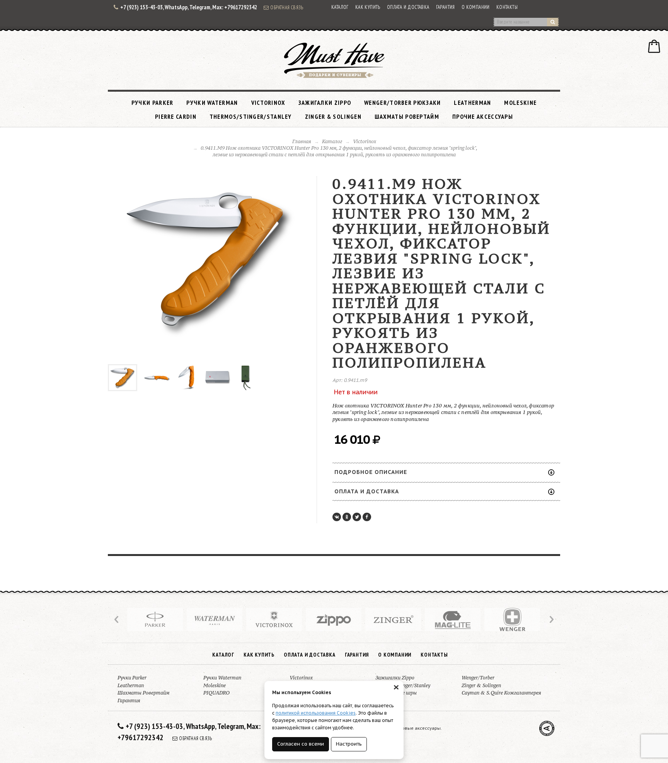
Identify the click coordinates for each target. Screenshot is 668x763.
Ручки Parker (152, 102)
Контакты (507, 7)
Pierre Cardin (175, 116)
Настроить (349, 744)
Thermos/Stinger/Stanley (251, 116)
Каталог (340, 7)
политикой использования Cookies (316, 713)
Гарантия (445, 7)
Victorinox (268, 102)
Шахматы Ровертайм (407, 116)
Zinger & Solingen (333, 116)
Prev (117, 619)
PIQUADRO (216, 693)
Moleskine (520, 102)
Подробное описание (370, 472)
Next (551, 619)
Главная (301, 141)
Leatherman (472, 102)
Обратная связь (287, 7)
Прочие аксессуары (482, 116)
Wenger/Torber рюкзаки (402, 102)
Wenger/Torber (478, 678)
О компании (476, 7)
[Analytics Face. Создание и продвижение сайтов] (546, 728)
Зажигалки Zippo (324, 102)
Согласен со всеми (300, 744)
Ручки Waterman (212, 102)
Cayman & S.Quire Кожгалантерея (501, 693)
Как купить (367, 7)
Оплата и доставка (408, 7)
